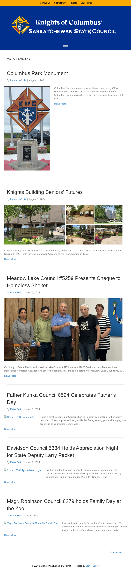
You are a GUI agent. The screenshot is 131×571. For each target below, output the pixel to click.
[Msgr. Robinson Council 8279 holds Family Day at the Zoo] (31, 523)
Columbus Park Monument (37, 73)
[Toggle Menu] (65, 46)
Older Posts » (117, 552)
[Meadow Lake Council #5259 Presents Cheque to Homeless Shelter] (63, 329)
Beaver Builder (92, 566)
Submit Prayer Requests (65, 3)
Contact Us (45, 3)
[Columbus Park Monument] (27, 128)
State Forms (86, 3)
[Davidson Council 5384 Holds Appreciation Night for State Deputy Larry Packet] (22, 470)
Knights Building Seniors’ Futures (45, 192)
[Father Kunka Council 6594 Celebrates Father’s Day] (20, 417)
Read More (60, 103)
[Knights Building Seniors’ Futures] (63, 224)
